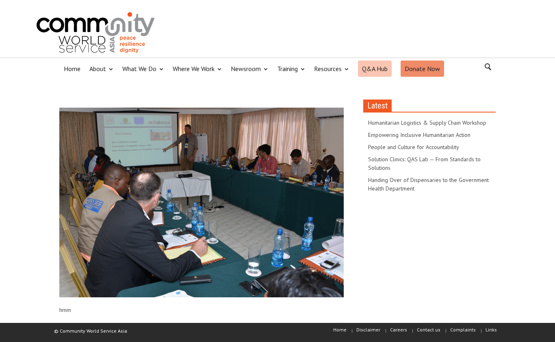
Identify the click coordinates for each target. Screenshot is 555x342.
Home (72, 69)
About (95, 72)
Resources (326, 72)
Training (285, 72)
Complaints (463, 330)
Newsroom (243, 72)
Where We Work (191, 72)
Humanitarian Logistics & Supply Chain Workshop (427, 122)
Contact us (428, 330)
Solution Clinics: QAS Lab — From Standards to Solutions (424, 163)
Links (491, 330)
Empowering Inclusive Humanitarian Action (419, 135)
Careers (398, 330)
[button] (487, 68)
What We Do (137, 72)
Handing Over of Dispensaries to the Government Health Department (428, 184)
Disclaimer (368, 330)
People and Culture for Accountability (413, 147)
